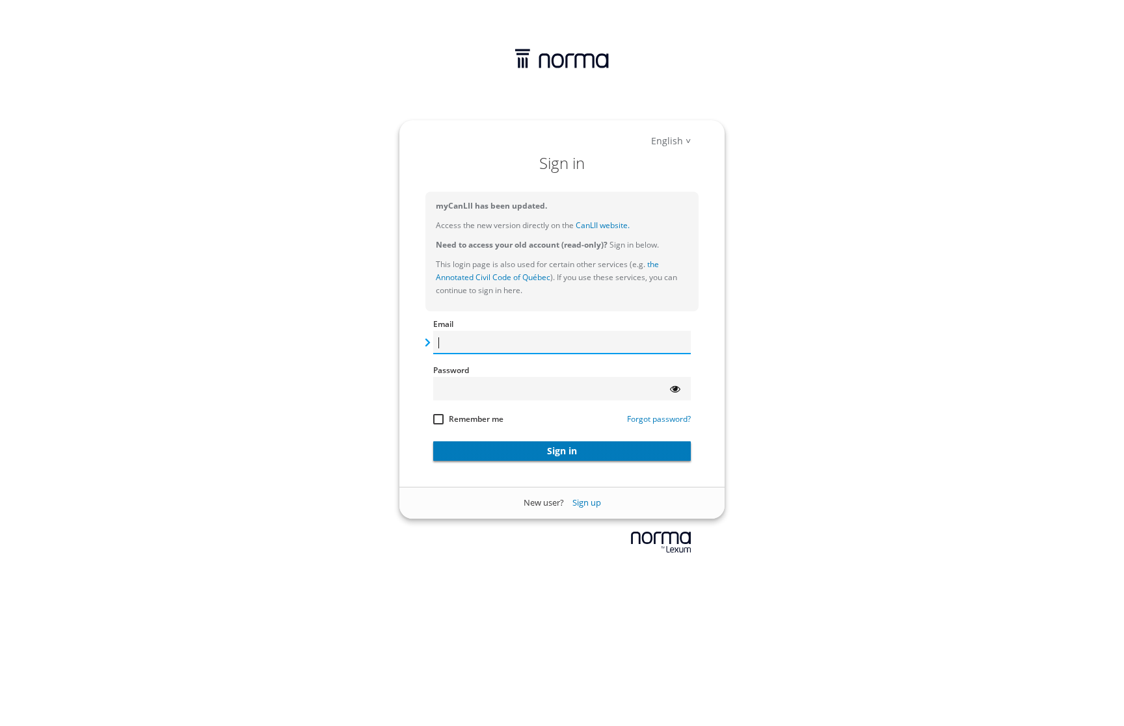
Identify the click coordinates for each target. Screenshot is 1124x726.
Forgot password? (659, 418)
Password (451, 370)
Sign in (562, 451)
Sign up (586, 502)
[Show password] (675, 388)
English (667, 141)
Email (443, 324)
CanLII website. (602, 225)
